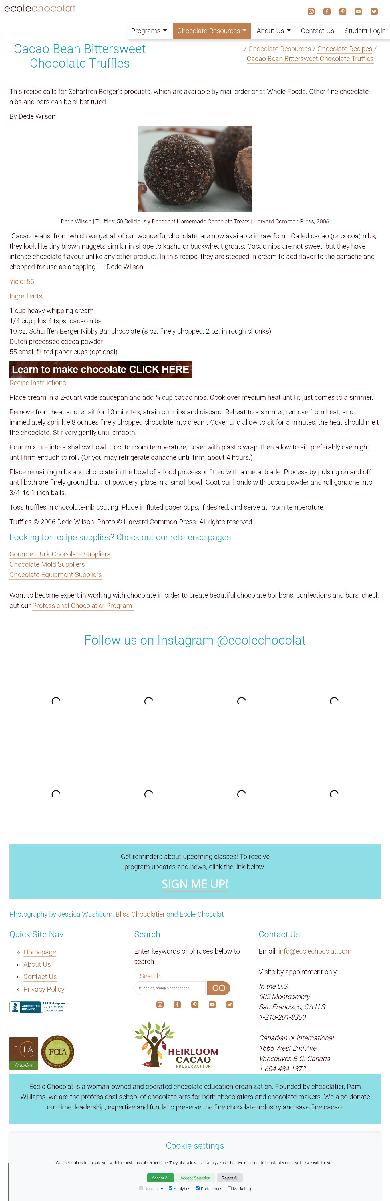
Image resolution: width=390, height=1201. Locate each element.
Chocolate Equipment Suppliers (55, 575)
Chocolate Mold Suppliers (47, 564)
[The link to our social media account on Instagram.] (160, 1006)
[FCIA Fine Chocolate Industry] (24, 1067)
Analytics (182, 1188)
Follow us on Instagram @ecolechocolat (195, 640)
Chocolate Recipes (344, 49)
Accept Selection (195, 1178)
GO (218, 988)
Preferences (211, 1188)
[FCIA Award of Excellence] (57, 1067)
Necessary (153, 1188)
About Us (37, 964)
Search (150, 976)
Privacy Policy (43, 989)
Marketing (242, 1188)
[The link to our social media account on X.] (230, 1006)
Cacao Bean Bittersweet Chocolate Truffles (310, 59)
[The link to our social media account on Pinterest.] (195, 1006)
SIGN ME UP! (195, 883)
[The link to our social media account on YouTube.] (212, 1006)
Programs (145, 31)
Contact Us (40, 977)
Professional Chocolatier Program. (83, 606)
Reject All (230, 1178)
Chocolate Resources (208, 31)
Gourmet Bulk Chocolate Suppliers (59, 554)
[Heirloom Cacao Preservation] (195, 1044)
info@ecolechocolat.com (314, 951)
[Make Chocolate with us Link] (195, 369)
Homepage (39, 952)
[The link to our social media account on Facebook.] (177, 1006)
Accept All (160, 1178)
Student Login (365, 31)
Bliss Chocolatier (140, 914)
